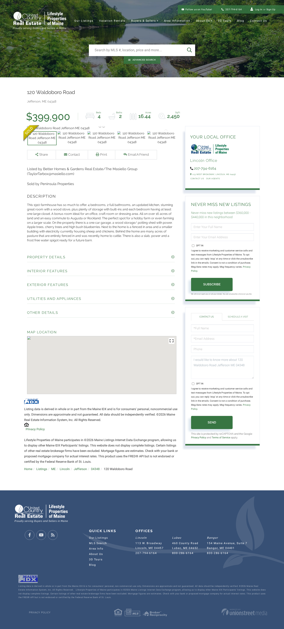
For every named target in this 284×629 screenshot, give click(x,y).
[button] (189, 50)
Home (28, 469)
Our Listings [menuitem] (83, 20)
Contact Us (197, 179)
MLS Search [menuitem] (98, 543)
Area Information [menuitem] (177, 20)
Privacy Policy (35, 429)
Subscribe (212, 284)
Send (212, 422)
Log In (258, 9)
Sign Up (270, 9)
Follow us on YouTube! (198, 9)
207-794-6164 (233, 9)
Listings (41, 469)
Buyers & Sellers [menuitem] (143, 20)
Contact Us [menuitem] (258, 20)
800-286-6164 (182, 553)
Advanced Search (144, 60)
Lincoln (65, 469)
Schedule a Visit (238, 316)
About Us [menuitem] (203, 20)
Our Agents (213, 179)
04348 (95, 469)
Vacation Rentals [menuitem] (112, 20)
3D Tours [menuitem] (224, 20)
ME (53, 469)
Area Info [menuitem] (96, 548)
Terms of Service (221, 437)
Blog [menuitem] (240, 20)
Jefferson (80, 469)
